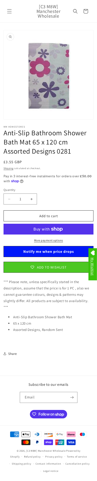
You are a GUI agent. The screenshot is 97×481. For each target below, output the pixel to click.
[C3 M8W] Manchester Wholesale (45, 450)
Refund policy (32, 456)
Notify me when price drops (48, 251)
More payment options (48, 240)
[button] (9, 11)
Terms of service (77, 456)
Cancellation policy (77, 463)
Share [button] (12, 354)
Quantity (9, 190)
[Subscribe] (72, 397)
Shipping (8, 168)
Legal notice (50, 471)
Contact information (48, 463)
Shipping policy (21, 463)
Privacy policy (54, 456)
